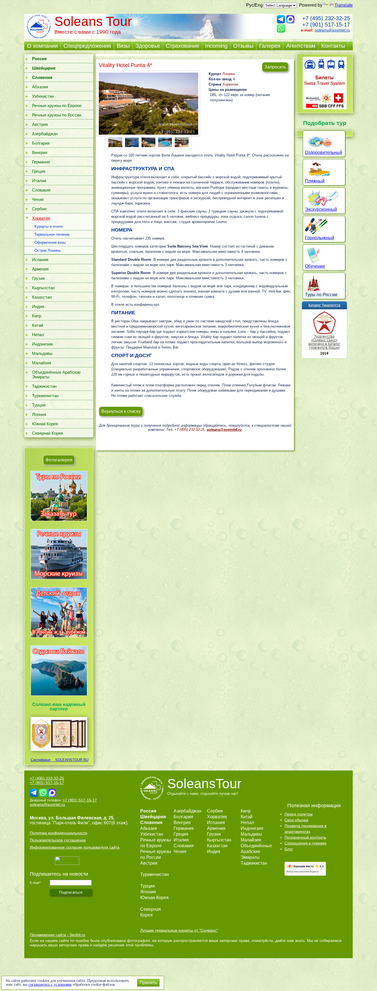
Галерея (269, 46)
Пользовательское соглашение (58, 840)
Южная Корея (45, 423)
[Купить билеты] (325, 107)
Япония (39, 414)
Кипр (36, 315)
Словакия (41, 190)
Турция (39, 405)
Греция (38, 171)
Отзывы (243, 46)
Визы (123, 46)
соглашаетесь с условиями (50, 984)
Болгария (41, 143)
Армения (40, 269)
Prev (112, 142)
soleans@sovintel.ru (332, 30)
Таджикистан (44, 386)
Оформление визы (50, 242)
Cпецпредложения (87, 46)
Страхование (182, 46)
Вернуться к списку (120, 411)
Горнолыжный (319, 237)
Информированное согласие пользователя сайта (75, 847)
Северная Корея (47, 433)
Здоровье (148, 46)
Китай (37, 325)
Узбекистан (43, 96)
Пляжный (315, 181)
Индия (38, 306)
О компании (42, 46)
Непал (38, 334)
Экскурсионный (321, 209)
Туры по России (321, 294)
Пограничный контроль (305, 837)
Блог (289, 849)
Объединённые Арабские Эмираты (56, 374)
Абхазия (40, 86)
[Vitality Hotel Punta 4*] (148, 104)
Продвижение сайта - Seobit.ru (57, 934)
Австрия (40, 124)
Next (185, 142)
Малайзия (41, 362)
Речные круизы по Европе (56, 105)
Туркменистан (45, 395)
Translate (343, 5)
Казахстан (42, 297)
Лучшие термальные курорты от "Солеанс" (179, 930)
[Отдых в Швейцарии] (59, 695)
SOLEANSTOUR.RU (70, 760)
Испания (40, 259)
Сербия (39, 208)
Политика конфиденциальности (58, 833)
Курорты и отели (48, 226)
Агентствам (300, 46)
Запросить (275, 67)
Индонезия (42, 344)
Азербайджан (45, 133)
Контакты (333, 46)
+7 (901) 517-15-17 (326, 25)
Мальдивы (42, 353)
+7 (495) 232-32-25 (326, 18)
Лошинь (228, 74)
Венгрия (39, 152)
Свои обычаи (296, 820)
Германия (41, 162)
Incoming (216, 46)
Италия (39, 180)
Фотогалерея (59, 460)
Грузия (38, 278)
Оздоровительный (323, 152)
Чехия (38, 199)
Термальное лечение (52, 234)
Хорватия (41, 218)
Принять (148, 982)
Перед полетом (299, 814)
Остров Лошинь (47, 250)
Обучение (315, 266)
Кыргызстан (43, 287)
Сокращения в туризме (305, 843)
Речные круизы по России (56, 115)
